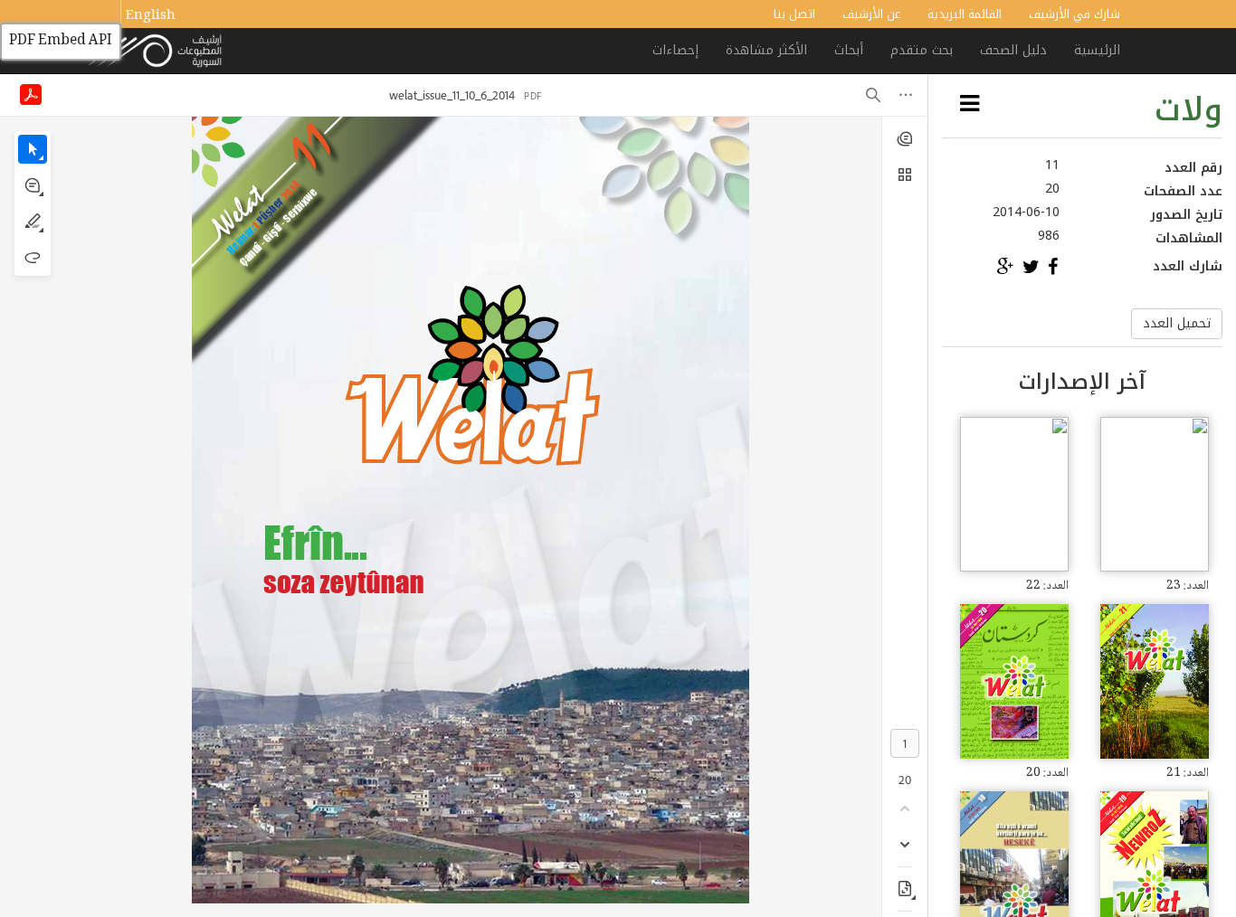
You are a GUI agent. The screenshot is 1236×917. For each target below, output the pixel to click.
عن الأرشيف (871, 14)
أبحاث (848, 50)
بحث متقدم (921, 50)
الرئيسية (1097, 50)
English (151, 16)
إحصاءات (675, 50)
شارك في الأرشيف (1074, 14)
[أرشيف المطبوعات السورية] (156, 51)
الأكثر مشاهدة (766, 50)
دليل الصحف (1013, 50)
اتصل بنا (794, 14)
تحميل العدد (1177, 323)
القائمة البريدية (964, 14)
